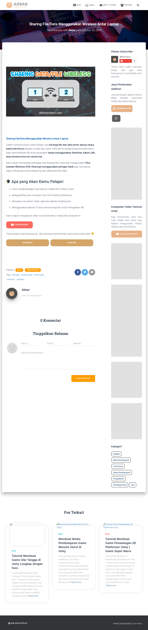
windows (11, 279)
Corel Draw (118, 466)
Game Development (121, 472)
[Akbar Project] (17, 5)
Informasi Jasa (123, 108)
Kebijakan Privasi (19, 623)
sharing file (39, 275)
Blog (78, 5)
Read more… (33, 596)
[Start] (116, 118)
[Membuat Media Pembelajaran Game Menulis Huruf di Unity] (73, 526)
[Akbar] (11, 293)
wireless (20, 279)
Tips (133, 485)
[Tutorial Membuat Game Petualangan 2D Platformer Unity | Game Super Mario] (120, 526)
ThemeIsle (137, 623)
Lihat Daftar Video (128, 234)
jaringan (16, 275)
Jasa (91, 5)
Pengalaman (118, 479)
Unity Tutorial (109, 5)
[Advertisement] (58, 57)
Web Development (121, 460)
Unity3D (116, 454)
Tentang (128, 5)
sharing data (27, 275)
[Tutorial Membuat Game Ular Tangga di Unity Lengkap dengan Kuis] (27, 534)
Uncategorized (33, 270)
